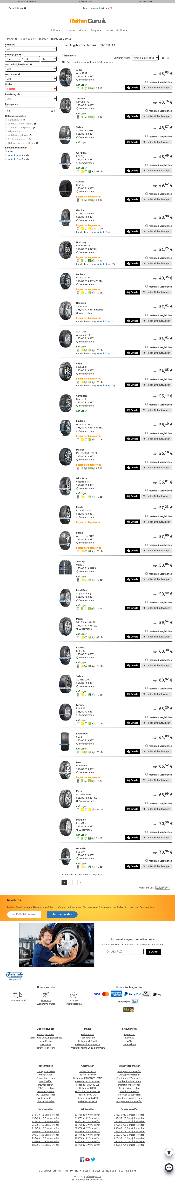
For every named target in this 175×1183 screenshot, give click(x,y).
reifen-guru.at (93, 1176)
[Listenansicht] (163, 57)
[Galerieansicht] (168, 57)
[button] (169, 1151)
